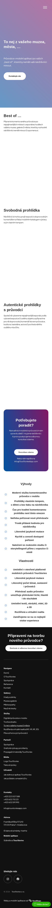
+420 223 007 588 (12, 796)
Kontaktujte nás (15, 76)
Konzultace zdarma (26, 452)
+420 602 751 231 (11, 799)
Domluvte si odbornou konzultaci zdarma (26, 648)
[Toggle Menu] (45, 7)
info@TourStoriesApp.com (26, 461)
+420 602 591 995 (11, 802)
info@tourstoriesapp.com (15, 808)
